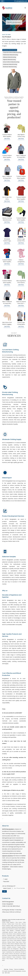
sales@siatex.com (21, 1)
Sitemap (6, 969)
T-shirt (5, 879)
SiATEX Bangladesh (8, 829)
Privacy (11, 969)
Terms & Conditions (19, 969)
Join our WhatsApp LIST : (9, 886)
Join (4, 891)
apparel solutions (7, 856)
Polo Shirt (6, 881)
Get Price (7, 138)
